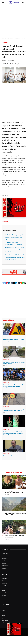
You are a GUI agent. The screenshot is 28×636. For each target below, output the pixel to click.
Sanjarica (4, 560)
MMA (3, 598)
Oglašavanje (4, 618)
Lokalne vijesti (5, 553)
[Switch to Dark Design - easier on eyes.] (25, 2)
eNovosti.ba (5, 221)
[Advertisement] (14, 22)
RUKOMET (4, 585)
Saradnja (3, 615)
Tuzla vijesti (5, 42)
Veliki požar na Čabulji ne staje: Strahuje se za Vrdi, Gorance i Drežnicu (15, 514)
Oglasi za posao (5, 555)
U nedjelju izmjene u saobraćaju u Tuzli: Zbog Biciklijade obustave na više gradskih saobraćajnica (13, 386)
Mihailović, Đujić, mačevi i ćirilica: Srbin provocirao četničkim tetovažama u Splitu (14, 491)
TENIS (3, 580)
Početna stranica (5, 38)
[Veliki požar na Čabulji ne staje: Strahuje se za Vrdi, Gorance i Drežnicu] (14, 504)
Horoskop (4, 563)
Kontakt (3, 613)
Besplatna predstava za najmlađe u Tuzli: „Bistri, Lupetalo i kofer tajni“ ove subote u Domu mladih (13, 433)
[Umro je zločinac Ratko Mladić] (14, 446)
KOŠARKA (4, 583)
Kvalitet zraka (5, 565)
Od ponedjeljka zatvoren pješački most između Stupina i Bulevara (13, 362)
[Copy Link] (13, 64)
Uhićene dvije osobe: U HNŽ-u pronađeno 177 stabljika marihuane (15, 536)
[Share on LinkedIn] (15, 64)
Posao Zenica (4, 568)
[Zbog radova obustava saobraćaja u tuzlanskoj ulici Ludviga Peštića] (14, 329)
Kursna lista (4, 558)
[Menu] (3, 2)
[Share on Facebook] (8, 64)
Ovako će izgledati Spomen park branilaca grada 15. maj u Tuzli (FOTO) (14, 237)
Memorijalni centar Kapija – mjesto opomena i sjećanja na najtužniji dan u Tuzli (14, 250)
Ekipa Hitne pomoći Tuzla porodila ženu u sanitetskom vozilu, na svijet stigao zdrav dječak (15, 257)
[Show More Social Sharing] (18, 64)
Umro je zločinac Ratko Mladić (10, 456)
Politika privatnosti (6, 622)
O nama (3, 608)
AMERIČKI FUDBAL (7, 593)
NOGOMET (4, 578)
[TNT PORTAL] (14, 2)
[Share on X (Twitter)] (10, 64)
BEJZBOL (4, 595)
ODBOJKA (4, 590)
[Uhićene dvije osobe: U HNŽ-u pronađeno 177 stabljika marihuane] (14, 527)
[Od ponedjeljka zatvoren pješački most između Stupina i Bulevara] (14, 352)
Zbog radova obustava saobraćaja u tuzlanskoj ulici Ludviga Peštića (13, 340)
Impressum (4, 610)
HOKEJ (3, 588)
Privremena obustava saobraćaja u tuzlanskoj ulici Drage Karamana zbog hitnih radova (13, 409)
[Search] (23, 2)
